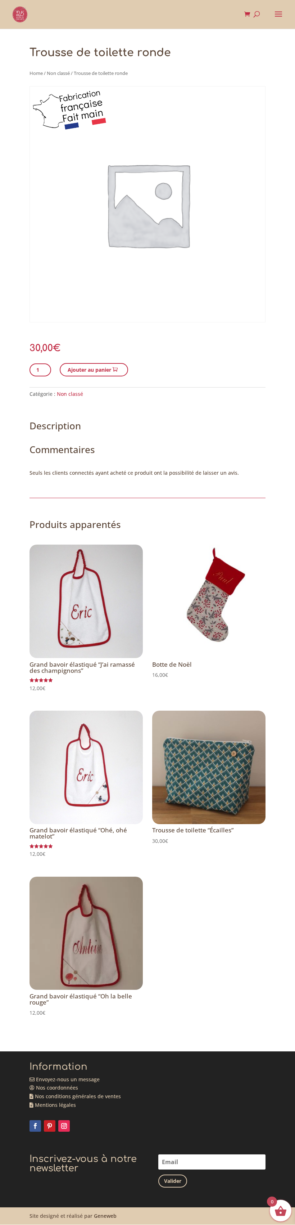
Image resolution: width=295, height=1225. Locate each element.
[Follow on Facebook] (35, 1126)
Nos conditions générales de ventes (77, 1096)
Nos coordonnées (56, 1087)
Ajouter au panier (89, 369)
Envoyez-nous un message (67, 1079)
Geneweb (105, 1215)
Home (36, 73)
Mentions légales (54, 1104)
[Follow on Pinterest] (49, 1126)
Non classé (58, 73)
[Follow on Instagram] (64, 1126)
